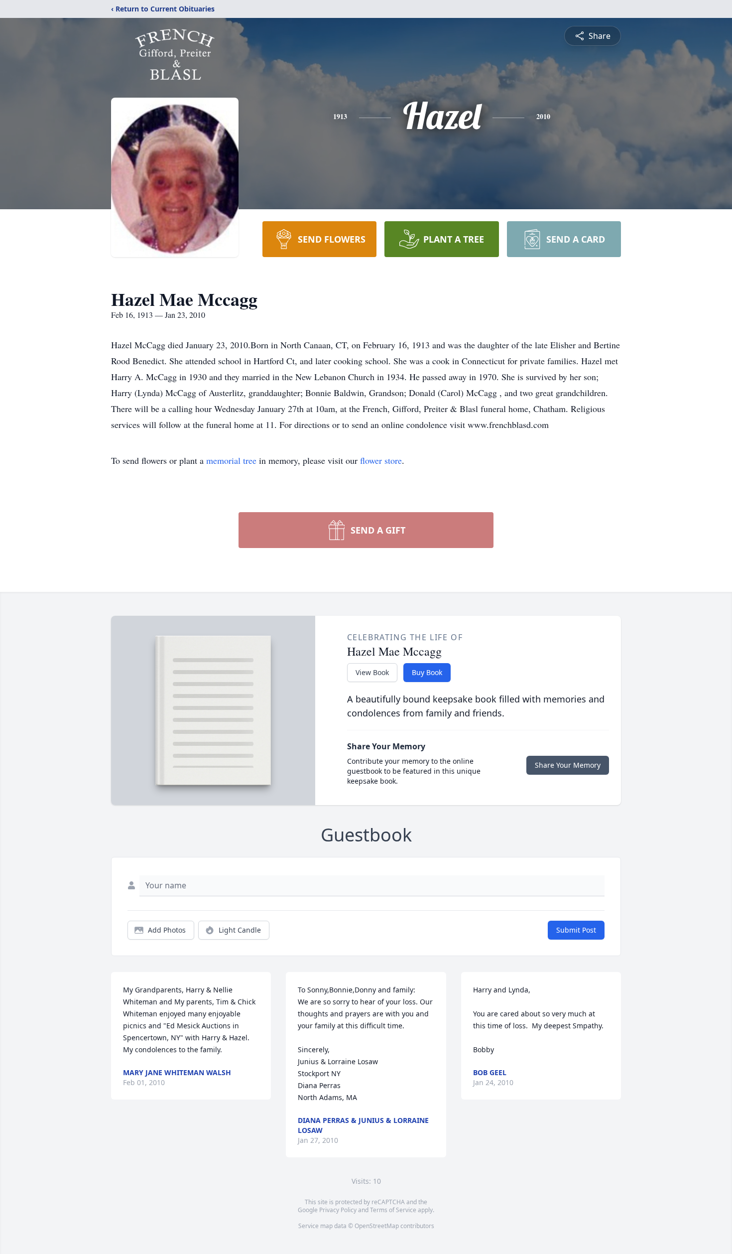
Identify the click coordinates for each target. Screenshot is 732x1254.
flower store (381, 460)
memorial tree (231, 460)
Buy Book (427, 672)
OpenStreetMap (377, 1226)
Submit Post (576, 930)
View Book (372, 672)
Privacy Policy (338, 1210)
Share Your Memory (568, 765)
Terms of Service (393, 1210)
